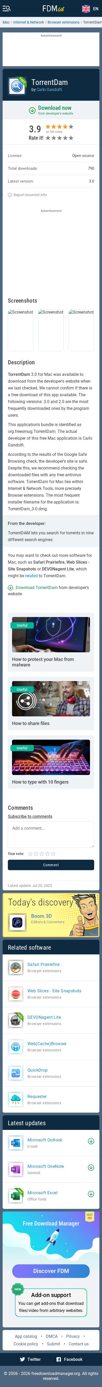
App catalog (26, 1336)
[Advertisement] (51, 49)
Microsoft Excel (42, 1192)
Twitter (34, 1359)
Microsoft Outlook (45, 1139)
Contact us (79, 1343)
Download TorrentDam (37, 587)
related (31, 575)
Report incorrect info (30, 195)
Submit (53, 1343)
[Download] (91, 1141)
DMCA (52, 1336)
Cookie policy (26, 1343)
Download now (54, 108)
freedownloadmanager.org (55, 1373)
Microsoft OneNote (45, 1166)
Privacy (73, 1336)
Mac (6, 22)
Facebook (73, 1359)
